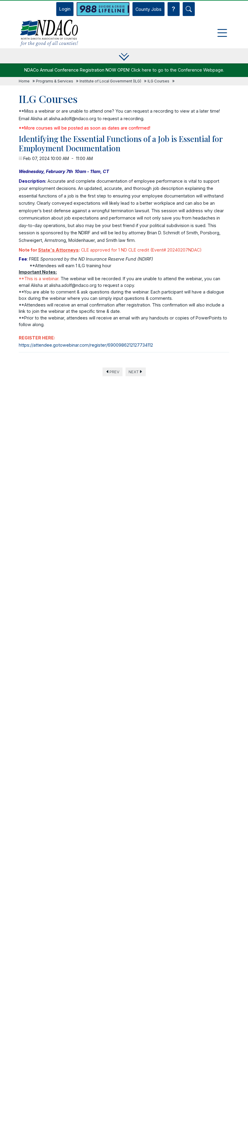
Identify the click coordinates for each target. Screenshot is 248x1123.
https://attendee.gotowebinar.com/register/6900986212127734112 (86, 345)
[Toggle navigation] (222, 33)
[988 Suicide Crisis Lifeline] (103, 9)
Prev (114, 371)
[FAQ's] (174, 9)
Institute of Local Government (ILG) (110, 81)
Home (24, 81)
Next (134, 371)
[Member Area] (64, 9)
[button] (124, 55)
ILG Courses (158, 81)
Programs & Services (54, 81)
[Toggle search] (189, 9)
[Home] (49, 33)
